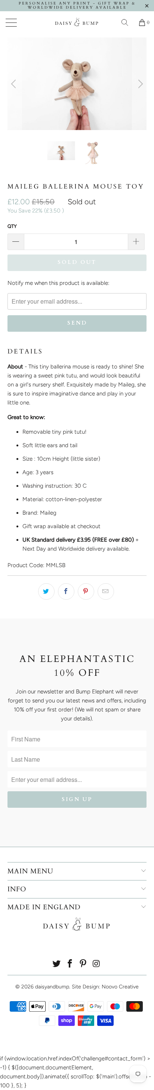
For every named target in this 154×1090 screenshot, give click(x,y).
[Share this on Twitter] (46, 591)
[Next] (139, 83)
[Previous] (14, 83)
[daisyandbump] (77, 22)
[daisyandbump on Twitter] (56, 964)
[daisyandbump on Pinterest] (83, 964)
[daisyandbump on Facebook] (70, 964)
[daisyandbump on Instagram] (96, 964)
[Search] (127, 22)
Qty (12, 226)
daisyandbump (52, 987)
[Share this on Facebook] (66, 591)
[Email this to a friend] (106, 591)
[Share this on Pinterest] (86, 591)
